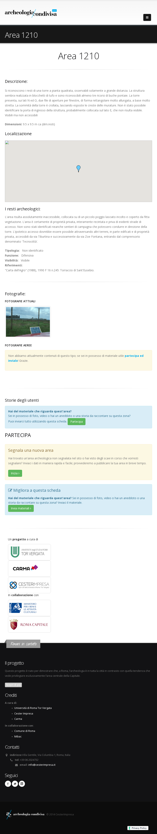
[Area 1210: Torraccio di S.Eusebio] (28, 322)
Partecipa (76, 421)
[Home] (31, 12)
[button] (78, 169)
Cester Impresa (23, 713)
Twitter (15, 784)
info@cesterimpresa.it (41, 765)
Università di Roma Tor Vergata (33, 708)
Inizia (14, 473)
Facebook (8, 784)
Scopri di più (13, 685)
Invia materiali (20, 508)
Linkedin (22, 784)
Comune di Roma (24, 731)
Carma (18, 719)
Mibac (17, 736)
